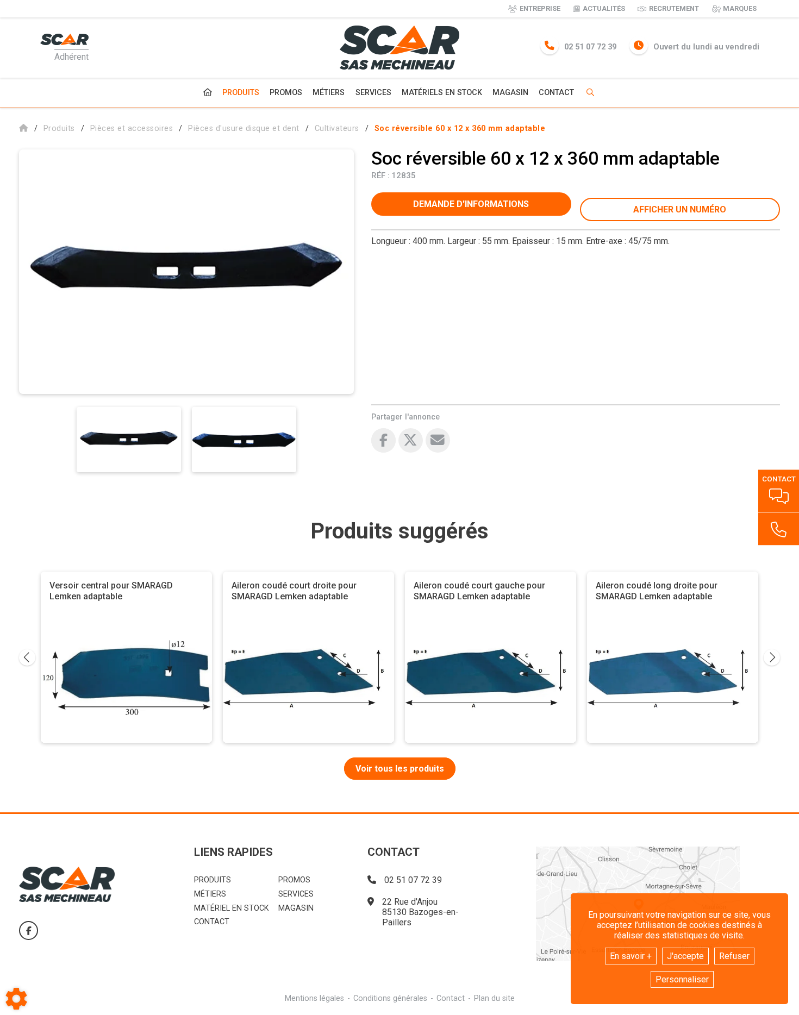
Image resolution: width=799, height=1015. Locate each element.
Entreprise (540, 8)
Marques (740, 8)
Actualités (604, 8)
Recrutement (674, 8)
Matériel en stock (231, 908)
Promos (286, 93)
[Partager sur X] (410, 440)
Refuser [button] (734, 956)
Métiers (329, 92)
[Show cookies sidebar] (16, 999)
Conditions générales (390, 998)
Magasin (510, 93)
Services (373, 92)
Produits (240, 92)
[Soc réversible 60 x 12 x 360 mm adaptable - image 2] (244, 439)
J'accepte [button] (685, 956)
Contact (556, 93)
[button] (460, 128)
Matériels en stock (442, 92)
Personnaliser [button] (682, 979)
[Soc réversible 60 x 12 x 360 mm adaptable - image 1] (129, 439)
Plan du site (494, 998)
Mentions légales (314, 998)
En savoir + (631, 956)
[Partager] (438, 440)
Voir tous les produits (399, 768)
